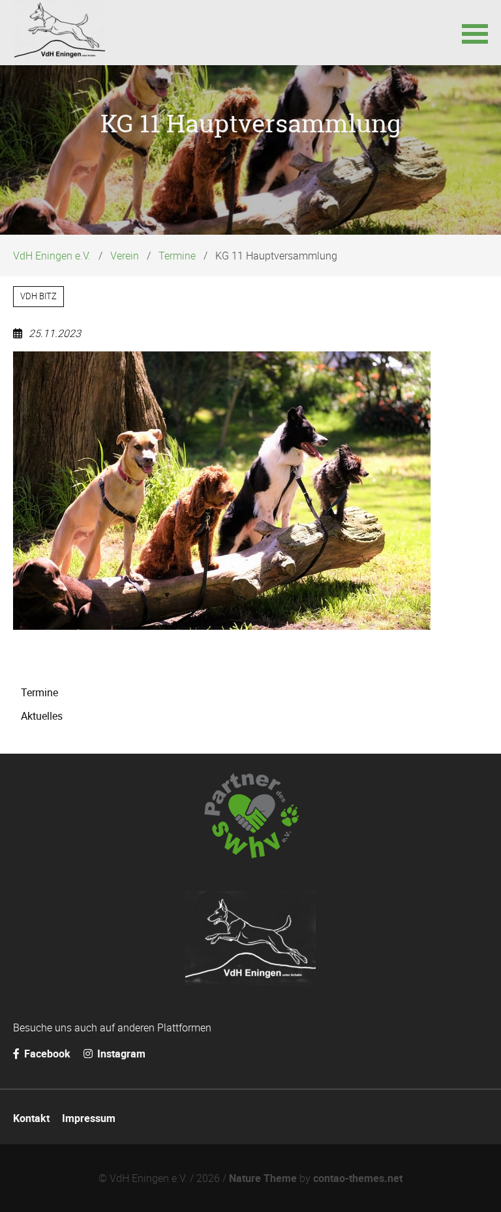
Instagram (120, 1053)
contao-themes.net (357, 1178)
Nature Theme (263, 1178)
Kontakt (31, 1118)
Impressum (88, 1118)
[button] (475, 33)
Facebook (46, 1053)
